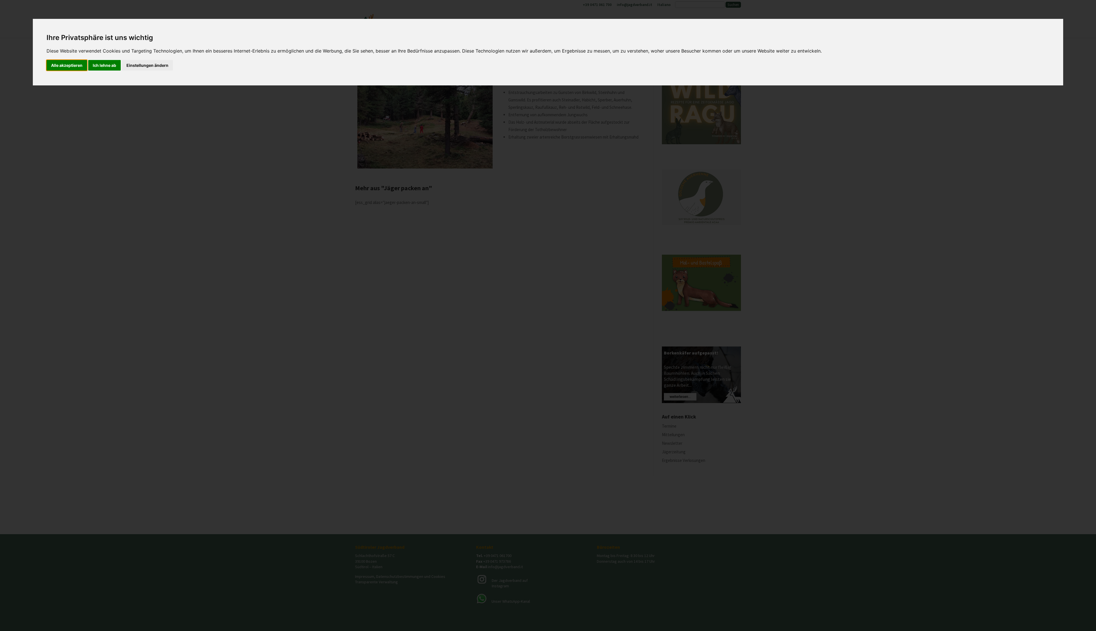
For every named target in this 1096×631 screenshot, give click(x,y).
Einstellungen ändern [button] (147, 65)
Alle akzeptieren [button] (66, 65)
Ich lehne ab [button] (104, 65)
